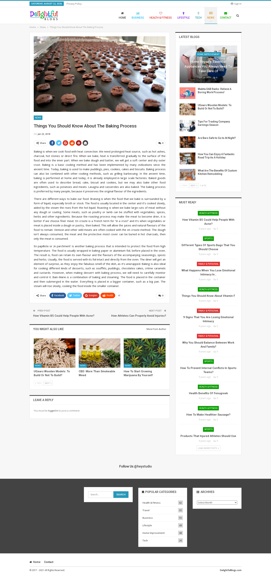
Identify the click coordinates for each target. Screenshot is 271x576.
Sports (208, 238)
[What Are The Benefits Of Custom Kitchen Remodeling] (187, 175)
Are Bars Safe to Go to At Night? (217, 137)
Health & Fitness (161, 17)
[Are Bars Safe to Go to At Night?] (187, 142)
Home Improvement (208, 54)
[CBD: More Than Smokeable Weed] (99, 352)
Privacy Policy (74, 3)
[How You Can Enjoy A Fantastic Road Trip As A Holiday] (187, 158)
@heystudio (143, 466)
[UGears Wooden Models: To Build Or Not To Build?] (54, 352)
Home (122, 17)
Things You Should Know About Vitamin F (208, 295)
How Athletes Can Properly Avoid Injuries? (138, 315)
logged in (53, 410)
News (210, 17)
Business (138, 17)
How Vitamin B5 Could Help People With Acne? (63, 315)
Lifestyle (183, 17)
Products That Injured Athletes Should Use (208, 436)
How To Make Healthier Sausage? (208, 414)
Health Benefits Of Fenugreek (208, 393)
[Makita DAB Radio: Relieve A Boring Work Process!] (187, 93)
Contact (225, 17)
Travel (146, 510)
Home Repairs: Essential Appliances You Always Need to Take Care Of (208, 66)
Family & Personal (208, 264)
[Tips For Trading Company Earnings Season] (187, 126)
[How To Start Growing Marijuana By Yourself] (144, 352)
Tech (198, 17)
